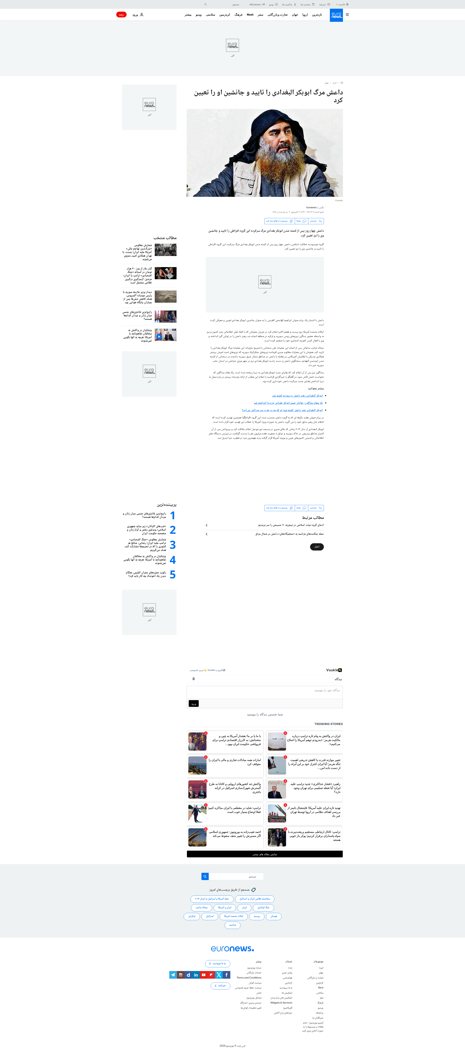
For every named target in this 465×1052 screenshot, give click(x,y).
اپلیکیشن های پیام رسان (281, 998)
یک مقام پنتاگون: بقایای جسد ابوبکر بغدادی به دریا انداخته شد (288, 403)
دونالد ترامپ (202, 907)
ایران (244, 907)
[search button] (206, 4)
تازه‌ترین (317, 14)
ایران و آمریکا (224, 907)
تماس (258, 993)
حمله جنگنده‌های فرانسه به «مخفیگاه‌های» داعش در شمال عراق (289, 534)
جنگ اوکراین (263, 907)
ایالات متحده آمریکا (233, 916)
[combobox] (224, 4)
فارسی (341, 4)
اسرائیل (210, 916)
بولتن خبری (287, 973)
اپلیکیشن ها (287, 993)
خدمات (288, 962)
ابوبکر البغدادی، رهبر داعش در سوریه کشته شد (297, 395)
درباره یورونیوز (254, 968)
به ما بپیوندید (286, 988)
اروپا (305, 14)
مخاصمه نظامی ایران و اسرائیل (255, 899)
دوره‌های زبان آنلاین (283, 1013)
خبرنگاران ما (317, 1018)
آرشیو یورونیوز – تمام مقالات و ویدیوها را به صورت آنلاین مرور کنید (312, 1027)
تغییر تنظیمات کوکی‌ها (251, 1008)
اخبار (335, 83)
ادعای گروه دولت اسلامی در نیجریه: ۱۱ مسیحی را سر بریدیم (291, 525)
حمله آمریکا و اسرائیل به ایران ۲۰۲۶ (212, 899)
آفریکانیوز (287, 1008)
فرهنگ (238, 14)
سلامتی (210, 14)
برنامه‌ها (319, 1013)
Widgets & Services (281, 1003)
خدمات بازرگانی (253, 973)
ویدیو (199, 14)
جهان (295, 14)
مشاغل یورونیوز (253, 998)
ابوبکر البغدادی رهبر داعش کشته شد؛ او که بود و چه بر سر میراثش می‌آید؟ (282, 410)
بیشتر (258, 962)
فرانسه (232, 925)
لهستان (273, 916)
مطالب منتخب (165, 238)
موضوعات (318, 962)
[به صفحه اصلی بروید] (336, 15)
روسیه (257, 916)
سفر (260, 14)
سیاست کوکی (255, 983)
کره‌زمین (224, 14)
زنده (121, 14)
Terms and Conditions (249, 978)
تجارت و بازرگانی (278, 14)
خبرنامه (222, 986)
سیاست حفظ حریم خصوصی (248, 988)
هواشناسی (287, 978)
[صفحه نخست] (342, 83)
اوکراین (191, 916)
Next (250, 14)
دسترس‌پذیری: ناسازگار (250, 1003)
